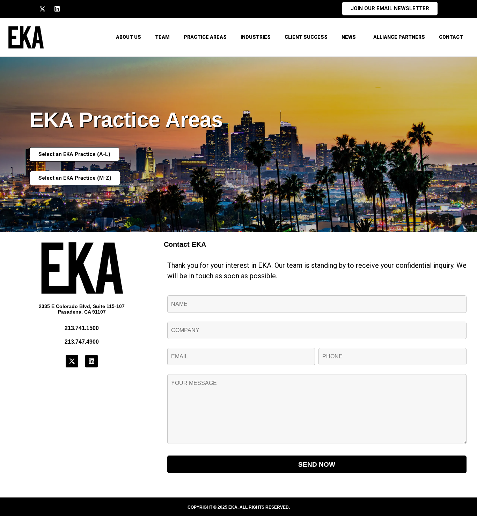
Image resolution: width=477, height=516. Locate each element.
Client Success (306, 37)
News (349, 37)
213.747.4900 (82, 342)
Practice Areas (205, 37)
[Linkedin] (57, 9)
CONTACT (451, 37)
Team (162, 37)
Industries (256, 37)
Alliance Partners (399, 37)
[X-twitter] (42, 9)
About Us (128, 37)
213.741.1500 (82, 328)
